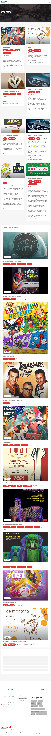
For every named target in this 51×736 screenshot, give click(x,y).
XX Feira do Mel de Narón (10, 135)
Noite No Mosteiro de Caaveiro (12, 524)
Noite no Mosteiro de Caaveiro (13, 660)
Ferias (41, 706)
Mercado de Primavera (35, 178)
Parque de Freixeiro (14, 103)
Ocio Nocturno (33, 184)
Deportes (33, 703)
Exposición (13, 94)
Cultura (5, 50)
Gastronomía (7, 53)
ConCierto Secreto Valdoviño (12, 261)
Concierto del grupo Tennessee (12, 400)
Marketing (43, 711)
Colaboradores (32, 131)
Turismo (29, 264)
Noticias (39, 714)
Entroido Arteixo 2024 (9, 356)
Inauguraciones (35, 711)
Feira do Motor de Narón (35, 135)
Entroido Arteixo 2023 (9, 602)
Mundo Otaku (7, 47)
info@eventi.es (6, 704)
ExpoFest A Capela (11, 670)
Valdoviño (44, 264)
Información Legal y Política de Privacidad (22, 698)
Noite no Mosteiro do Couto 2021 (13, 667)
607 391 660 (5, 706)
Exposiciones (34, 706)
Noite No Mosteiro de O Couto (12, 564)
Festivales (33, 709)
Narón (12, 68)
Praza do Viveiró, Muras (41, 62)
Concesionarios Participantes (42, 131)
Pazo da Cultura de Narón (31, 299)
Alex (4, 657)
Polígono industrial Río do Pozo (36, 115)
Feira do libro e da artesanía (11, 91)
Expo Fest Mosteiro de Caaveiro (12, 483)
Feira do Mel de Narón (9, 180)
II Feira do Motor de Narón (36, 89)
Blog (20, 695)
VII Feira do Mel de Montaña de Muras (37, 47)
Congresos (34, 700)
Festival (17, 50)
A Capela (44, 485)
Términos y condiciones (21, 701)
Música (33, 714)
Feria (11, 50)
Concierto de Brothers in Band (12, 296)
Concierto (6, 264)
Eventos (39, 703)
